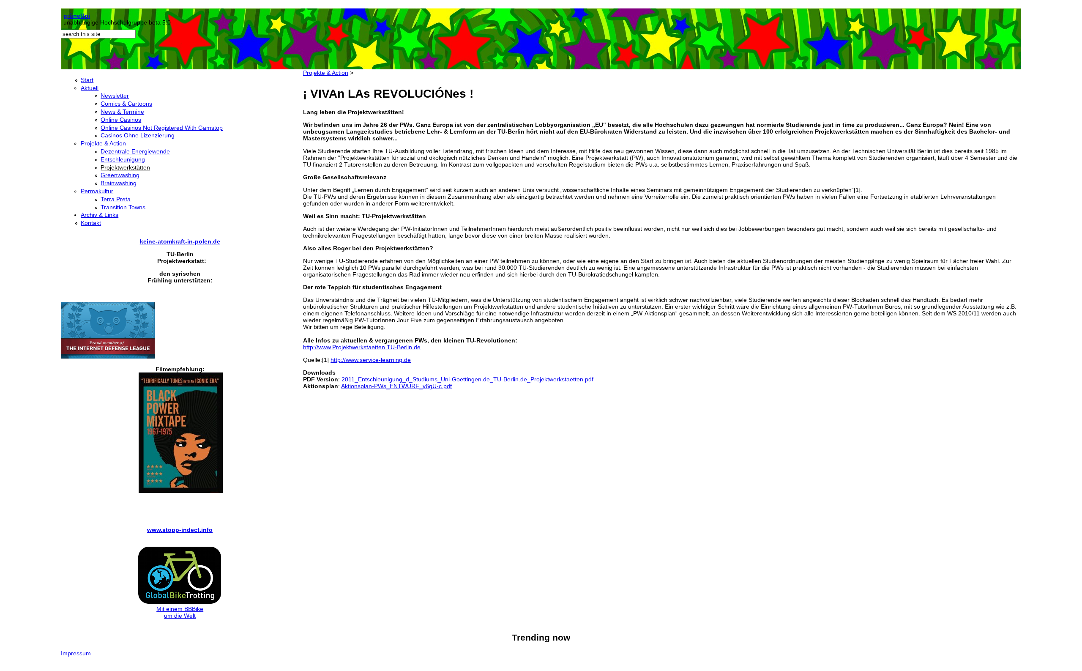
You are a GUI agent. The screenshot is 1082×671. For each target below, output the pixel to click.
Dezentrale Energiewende (135, 151)
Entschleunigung (123, 159)
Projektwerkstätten (125, 167)
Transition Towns (123, 207)
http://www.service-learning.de (371, 359)
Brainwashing (119, 183)
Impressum (76, 653)
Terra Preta (116, 199)
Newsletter (115, 95)
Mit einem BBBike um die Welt (179, 612)
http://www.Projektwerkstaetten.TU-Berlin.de (362, 347)
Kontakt (91, 222)
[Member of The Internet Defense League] (108, 356)
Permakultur (97, 191)
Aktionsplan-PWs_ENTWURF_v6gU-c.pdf (396, 386)
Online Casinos (121, 119)
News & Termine (122, 111)
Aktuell (89, 88)
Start (87, 80)
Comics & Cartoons (126, 103)
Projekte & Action (103, 143)
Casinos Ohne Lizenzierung (138, 135)
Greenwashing (120, 175)
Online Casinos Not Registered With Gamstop (162, 127)
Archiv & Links (99, 214)
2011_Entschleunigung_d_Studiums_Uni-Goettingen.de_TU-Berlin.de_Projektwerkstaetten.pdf (467, 379)
